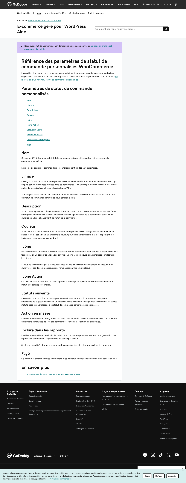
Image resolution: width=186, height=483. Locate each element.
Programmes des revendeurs (113, 404)
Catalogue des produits (85, 429)
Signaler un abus (35, 401)
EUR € (63, 456)
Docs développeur (83, 396)
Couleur (30, 115)
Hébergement (165, 424)
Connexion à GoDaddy (143, 396)
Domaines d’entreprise (85, 406)
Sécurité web (165, 429)
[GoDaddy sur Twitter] (168, 456)
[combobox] (128, 29)
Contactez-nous (77, 13)
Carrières (10, 404)
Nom (29, 100)
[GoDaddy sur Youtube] (176, 456)
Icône (29, 120)
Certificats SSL (107, 4)
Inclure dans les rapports (38, 139)
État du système (96, 13)
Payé (29, 144)
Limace (30, 105)
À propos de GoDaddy (15, 399)
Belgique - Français (43, 456)
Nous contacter (13, 408)
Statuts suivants (34, 130)
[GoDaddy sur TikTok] (160, 456)
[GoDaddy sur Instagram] (152, 456)
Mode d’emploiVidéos (55, 13)
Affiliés (104, 409)
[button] (182, 468)
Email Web (80, 419)
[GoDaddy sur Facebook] (145, 456)
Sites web (163, 409)
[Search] (166, 29)
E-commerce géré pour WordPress (44, 20)
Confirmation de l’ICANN (85, 401)
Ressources (33, 406)
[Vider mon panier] (176, 4)
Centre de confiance (14, 418)
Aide (39, 13)
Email (62, 4)
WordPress (164, 419)
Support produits (35, 396)
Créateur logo (165, 433)
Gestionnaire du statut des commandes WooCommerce (53, 374)
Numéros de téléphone (168, 438)
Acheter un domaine (167, 396)
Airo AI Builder (124, 4)
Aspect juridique (13, 413)
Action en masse (34, 134)
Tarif (136, 4)
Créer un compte (141, 409)
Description (32, 110)
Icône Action (33, 125)
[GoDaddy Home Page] (18, 456)
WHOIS (79, 424)
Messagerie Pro (166, 414)
